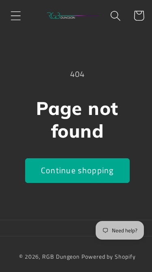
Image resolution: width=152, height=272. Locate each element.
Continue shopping (77, 170)
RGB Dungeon (61, 256)
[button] (15, 15)
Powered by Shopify (108, 256)
